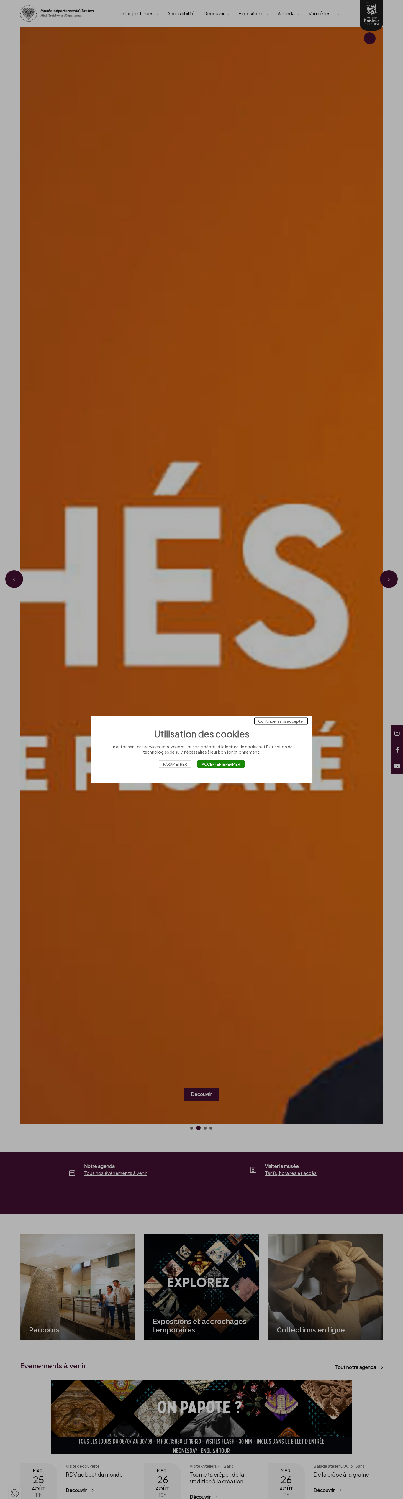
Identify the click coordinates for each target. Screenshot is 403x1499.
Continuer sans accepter (281, 721)
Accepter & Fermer (221, 764)
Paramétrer (175, 764)
